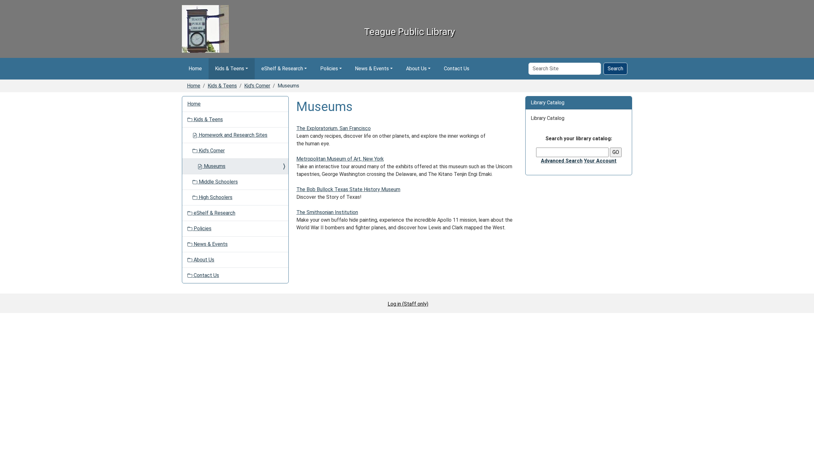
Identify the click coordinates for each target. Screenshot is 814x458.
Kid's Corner (257, 86)
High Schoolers (214, 197)
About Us (416, 69)
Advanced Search (562, 161)
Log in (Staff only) (408, 304)
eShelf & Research (282, 69)
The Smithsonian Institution (327, 212)
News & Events (372, 69)
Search (615, 69)
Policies (329, 69)
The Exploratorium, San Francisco (333, 128)
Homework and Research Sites (232, 135)
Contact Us (456, 69)
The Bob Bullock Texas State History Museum (348, 189)
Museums (214, 166)
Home (195, 69)
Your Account (600, 161)
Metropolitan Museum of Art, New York (340, 159)
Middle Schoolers (217, 182)
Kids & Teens (229, 69)
